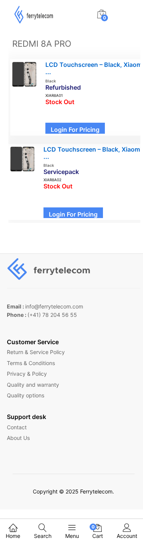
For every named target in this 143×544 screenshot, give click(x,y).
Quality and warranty (33, 384)
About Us (18, 438)
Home (13, 536)
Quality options (25, 395)
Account (127, 536)
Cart (97, 531)
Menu (72, 536)
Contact (17, 427)
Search (42, 536)
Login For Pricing (75, 129)
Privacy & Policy (27, 373)
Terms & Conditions (31, 363)
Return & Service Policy (36, 352)
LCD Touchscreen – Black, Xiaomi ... (92, 152)
